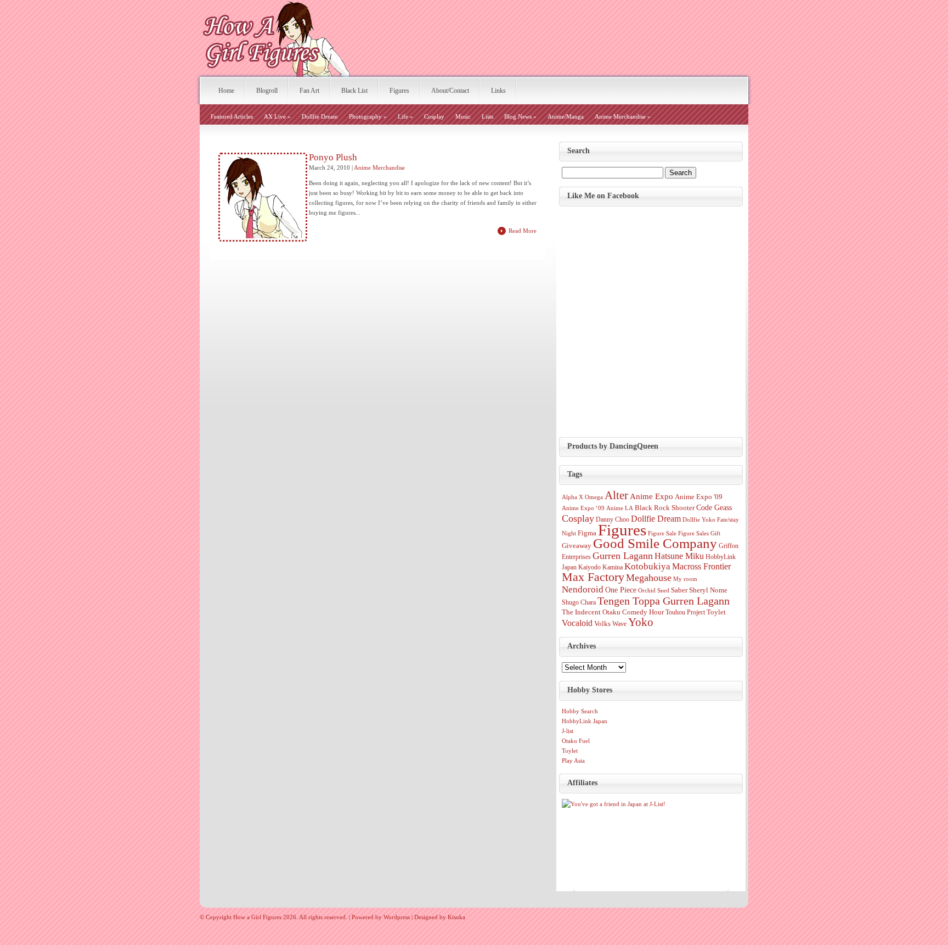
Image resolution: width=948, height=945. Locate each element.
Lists (487, 116)
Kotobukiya (647, 566)
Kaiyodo (589, 567)
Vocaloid (577, 623)
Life (405, 116)
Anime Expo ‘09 (583, 508)
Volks (602, 623)
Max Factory (593, 577)
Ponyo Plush (333, 158)
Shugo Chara (579, 602)
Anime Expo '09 (699, 497)
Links (498, 90)
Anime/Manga (566, 116)
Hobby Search (580, 711)
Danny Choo (612, 519)
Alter (616, 495)
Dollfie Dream (320, 116)
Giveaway (576, 545)
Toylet (716, 612)
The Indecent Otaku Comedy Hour (613, 612)
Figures (399, 90)
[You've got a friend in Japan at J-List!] (613, 804)
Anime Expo (651, 496)
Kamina (612, 567)
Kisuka (456, 917)
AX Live (277, 116)
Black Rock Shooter (665, 508)
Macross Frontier (701, 566)
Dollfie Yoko (698, 520)
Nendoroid (582, 589)
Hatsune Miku (679, 556)
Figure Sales (693, 533)
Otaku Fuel (576, 740)
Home (226, 90)
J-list (567, 731)
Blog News (520, 116)
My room (685, 579)
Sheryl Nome (708, 590)
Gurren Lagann (622, 555)
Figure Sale (662, 533)
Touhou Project (685, 612)
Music (463, 116)
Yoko (640, 622)
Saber (679, 590)
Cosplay (434, 116)
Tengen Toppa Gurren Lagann (663, 601)
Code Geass (714, 507)
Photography (368, 116)
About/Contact (450, 90)
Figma (587, 533)
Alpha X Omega (582, 497)
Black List (354, 90)
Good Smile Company (655, 543)
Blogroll (267, 90)
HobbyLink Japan (584, 721)
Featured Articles (232, 116)
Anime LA (619, 508)
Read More (523, 230)
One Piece (620, 589)
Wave (619, 623)
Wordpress (396, 917)
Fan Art (309, 90)
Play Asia (573, 760)
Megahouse (649, 577)
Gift (715, 533)
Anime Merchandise (623, 116)
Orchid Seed (653, 591)
